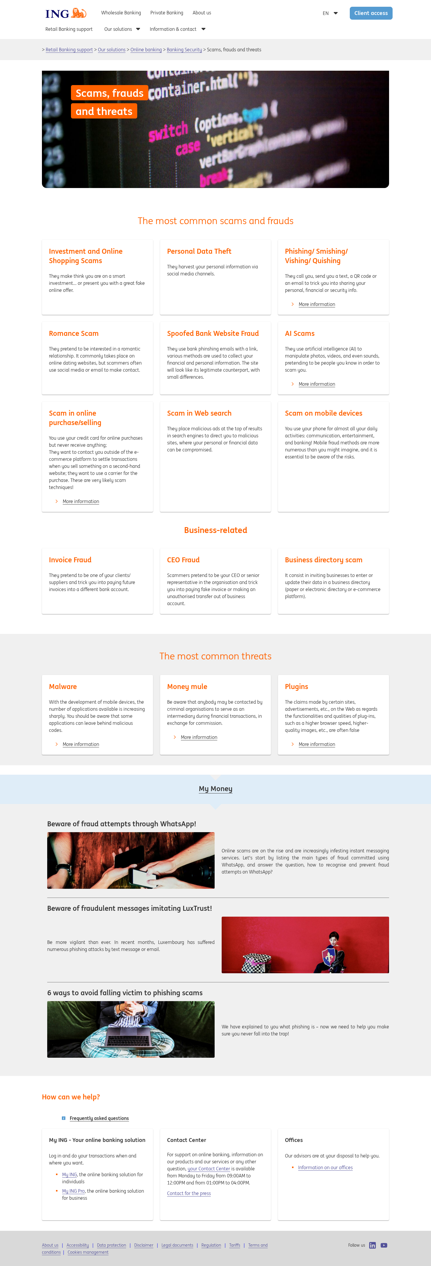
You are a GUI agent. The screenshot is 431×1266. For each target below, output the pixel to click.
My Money (216, 788)
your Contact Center (209, 1169)
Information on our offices (325, 1167)
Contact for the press (189, 1193)
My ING (69, 1174)
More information (317, 304)
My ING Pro (73, 1191)
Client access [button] (371, 12)
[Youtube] (384, 1245)
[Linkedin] (372, 1245)
